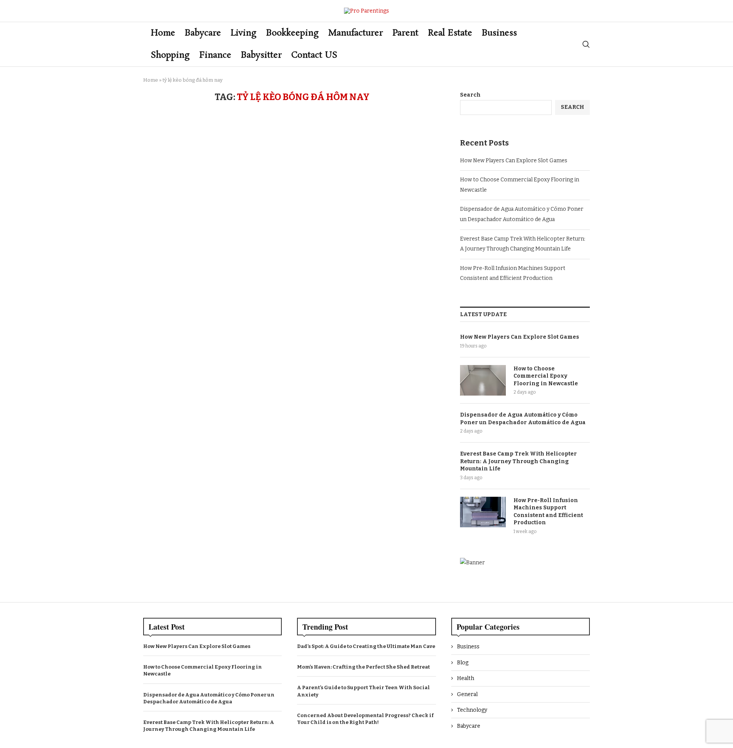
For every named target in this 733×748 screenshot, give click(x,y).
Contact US (314, 55)
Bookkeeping (292, 33)
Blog (462, 662)
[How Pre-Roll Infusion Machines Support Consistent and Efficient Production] (483, 512)
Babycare (203, 33)
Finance (215, 55)
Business (499, 33)
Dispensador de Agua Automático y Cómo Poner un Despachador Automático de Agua (523, 419)
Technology (472, 710)
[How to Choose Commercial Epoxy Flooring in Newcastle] (483, 380)
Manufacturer (355, 33)
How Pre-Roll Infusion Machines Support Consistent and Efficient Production (548, 511)
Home (163, 33)
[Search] (586, 44)
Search (470, 95)
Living (244, 33)
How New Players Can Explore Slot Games (513, 160)
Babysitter (261, 55)
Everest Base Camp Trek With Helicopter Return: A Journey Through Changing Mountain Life (518, 461)
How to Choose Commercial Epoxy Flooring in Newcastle (545, 376)
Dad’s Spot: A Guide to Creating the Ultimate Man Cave (366, 646)
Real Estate (450, 33)
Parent (405, 33)
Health (465, 678)
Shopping (170, 55)
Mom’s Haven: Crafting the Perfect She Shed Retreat (363, 667)
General (467, 694)
